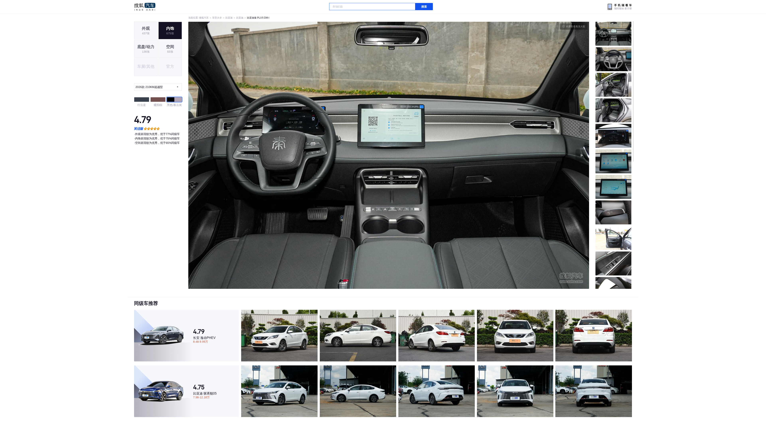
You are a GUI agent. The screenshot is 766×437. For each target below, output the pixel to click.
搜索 (424, 6)
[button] (288, 155)
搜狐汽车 (144, 7)
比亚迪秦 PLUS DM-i (258, 17)
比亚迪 (229, 17)
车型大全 (217, 17)
